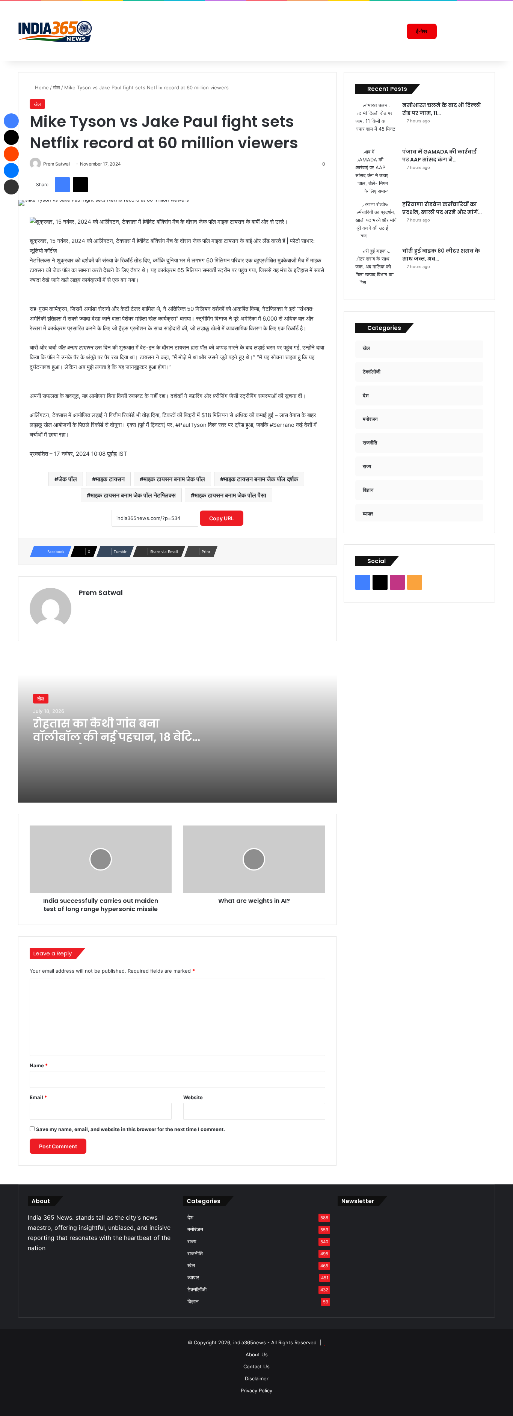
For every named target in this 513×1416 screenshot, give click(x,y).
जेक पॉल (67, 479)
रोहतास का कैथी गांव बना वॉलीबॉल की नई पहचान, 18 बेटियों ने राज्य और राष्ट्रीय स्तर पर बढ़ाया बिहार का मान (118, 744)
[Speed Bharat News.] (55, 31)
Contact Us (256, 1366)
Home (41, 87)
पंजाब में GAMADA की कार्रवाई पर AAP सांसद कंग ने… (439, 155)
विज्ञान (193, 1302)
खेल (56, 87)
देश (190, 1217)
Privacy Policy (256, 1390)
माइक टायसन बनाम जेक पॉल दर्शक (261, 479)
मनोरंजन (195, 1229)
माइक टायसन (110, 479)
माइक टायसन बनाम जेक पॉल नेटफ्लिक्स (133, 495)
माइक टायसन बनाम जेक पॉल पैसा (230, 495)
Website (193, 1097)
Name (39, 1065)
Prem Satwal (101, 592)
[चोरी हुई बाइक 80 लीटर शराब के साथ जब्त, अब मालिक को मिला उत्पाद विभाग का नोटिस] (376, 267)
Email (38, 1097)
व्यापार (193, 1277)
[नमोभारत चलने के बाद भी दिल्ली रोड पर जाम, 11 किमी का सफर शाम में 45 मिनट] (376, 122)
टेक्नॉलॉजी (197, 1289)
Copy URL (221, 518)
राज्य (191, 1241)
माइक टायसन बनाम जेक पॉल (174, 479)
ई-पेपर (421, 31)
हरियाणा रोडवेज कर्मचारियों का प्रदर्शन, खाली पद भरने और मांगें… (442, 208)
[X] (41, 1264)
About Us (257, 1354)
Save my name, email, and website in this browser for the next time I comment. (130, 1129)
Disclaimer (257, 1378)
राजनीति (195, 1253)
